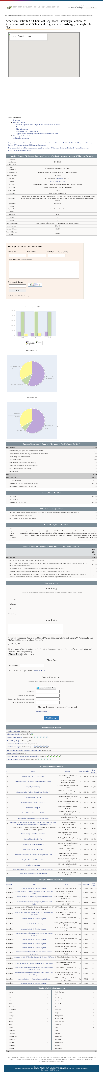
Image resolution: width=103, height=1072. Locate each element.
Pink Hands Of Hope (13, 747)
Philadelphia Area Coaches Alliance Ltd (33, 802)
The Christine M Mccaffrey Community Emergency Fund (24, 750)
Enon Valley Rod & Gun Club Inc (33, 849)
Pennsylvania (22, 15)
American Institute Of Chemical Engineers (33, 888)
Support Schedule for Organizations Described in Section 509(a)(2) (38, 133)
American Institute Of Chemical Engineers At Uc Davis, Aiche (34, 963)
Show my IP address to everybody (58, 707)
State (80, 771)
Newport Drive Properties (14, 737)
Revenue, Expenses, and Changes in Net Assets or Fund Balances (38, 124)
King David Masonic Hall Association (33, 860)
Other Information (22, 129)
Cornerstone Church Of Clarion (16, 744)
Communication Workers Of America (33, 844)
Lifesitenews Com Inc (13, 734)
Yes (11, 643)
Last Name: (31, 251)
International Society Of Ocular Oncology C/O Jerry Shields (33, 781)
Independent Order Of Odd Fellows (33, 776)
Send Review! (51, 718)
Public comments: (20, 259)
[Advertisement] (51, 97)
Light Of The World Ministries (16, 759)
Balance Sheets (21, 127)
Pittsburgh (60, 178)
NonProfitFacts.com (11, 15)
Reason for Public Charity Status (27, 131)
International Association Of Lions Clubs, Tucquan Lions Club (33, 855)
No (19, 643)
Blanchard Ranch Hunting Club (33, 839)
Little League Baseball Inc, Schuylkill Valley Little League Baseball (33, 869)
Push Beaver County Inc (33, 808)
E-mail (57, 251)
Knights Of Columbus (33, 865)
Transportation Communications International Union (33, 818)
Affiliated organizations (21, 138)
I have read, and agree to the (28, 670)
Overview (16, 120)
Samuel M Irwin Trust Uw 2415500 (33, 813)
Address (67, 771)
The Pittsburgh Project (13, 741)
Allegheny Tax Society (13, 731)
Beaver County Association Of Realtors (33, 834)
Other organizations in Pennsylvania (25, 136)
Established (86, 771)
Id (6, 771)
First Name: (12, 251)
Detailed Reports (19, 122)
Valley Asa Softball (13, 753)
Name (33, 771)
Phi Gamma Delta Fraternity (33, 797)
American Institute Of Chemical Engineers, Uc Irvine (34, 979)
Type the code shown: (15, 282)
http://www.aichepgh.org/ (57, 181)
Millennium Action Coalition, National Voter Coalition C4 (33, 792)
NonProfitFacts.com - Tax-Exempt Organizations (36, 6)
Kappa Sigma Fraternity (33, 787)
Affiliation (9, 884)
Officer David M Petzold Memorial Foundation (33, 873)
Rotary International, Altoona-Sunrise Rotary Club (22, 756)
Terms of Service (40, 670)
